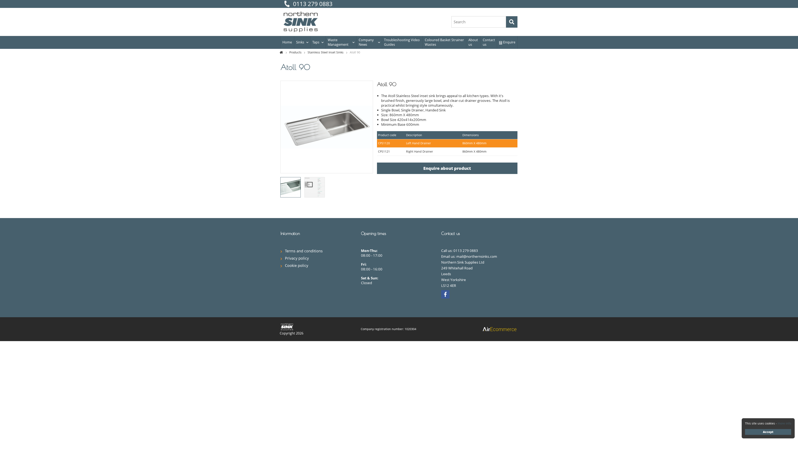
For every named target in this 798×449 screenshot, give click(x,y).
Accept (768, 432)
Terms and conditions (304, 250)
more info (784, 423)
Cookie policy (296, 265)
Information (290, 233)
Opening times (373, 233)
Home (287, 42)
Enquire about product (447, 168)
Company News (366, 42)
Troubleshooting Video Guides (402, 42)
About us (473, 42)
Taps (315, 42)
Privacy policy (297, 258)
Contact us (489, 42)
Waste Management (338, 42)
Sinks (300, 42)
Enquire (509, 42)
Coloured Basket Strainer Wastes (444, 42)
